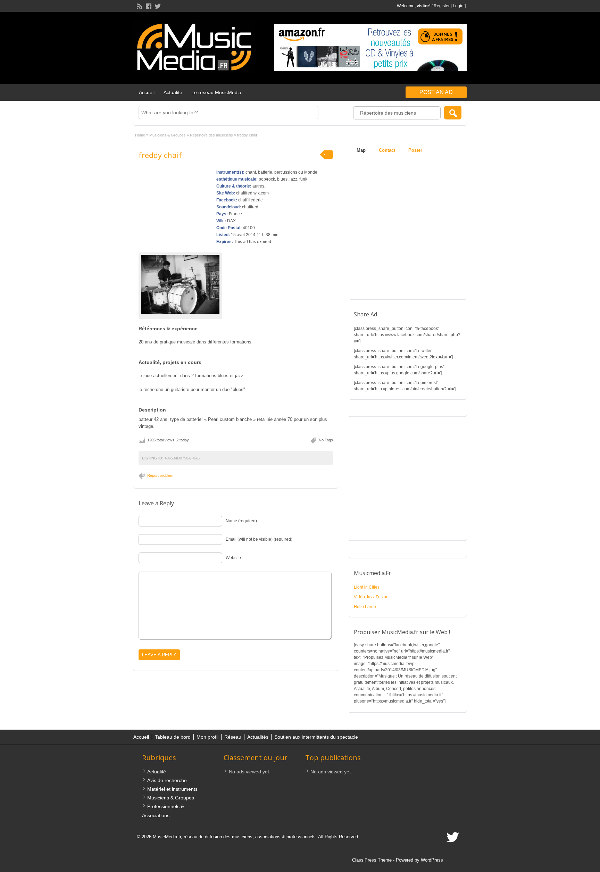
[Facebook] (148, 5)
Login (458, 5)
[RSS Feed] (139, 5)
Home (140, 135)
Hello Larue (365, 606)
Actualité (173, 92)
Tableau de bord (173, 737)
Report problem (160, 475)
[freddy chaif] (180, 284)
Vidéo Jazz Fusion (371, 597)
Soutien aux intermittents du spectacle (316, 737)
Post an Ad (436, 92)
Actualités (257, 737)
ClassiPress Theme (372, 860)
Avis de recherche (167, 780)
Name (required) (241, 520)
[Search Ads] (452, 112)
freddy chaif (160, 155)
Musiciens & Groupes (167, 135)
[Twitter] (157, 5)
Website (233, 557)
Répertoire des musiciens (211, 135)
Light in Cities (367, 587)
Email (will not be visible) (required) (259, 539)
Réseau (232, 737)
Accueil (147, 92)
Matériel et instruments (172, 789)
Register (442, 5)
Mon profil (207, 737)
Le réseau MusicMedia (216, 92)
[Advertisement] (407, 482)
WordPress (432, 860)
